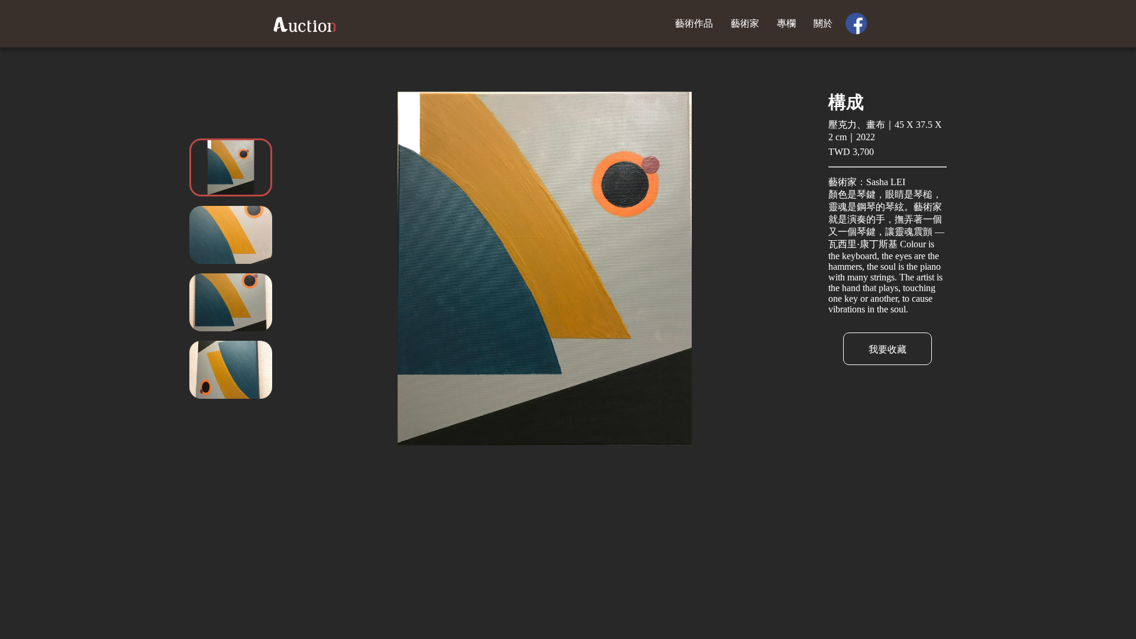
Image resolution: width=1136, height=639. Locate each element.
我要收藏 (887, 349)
